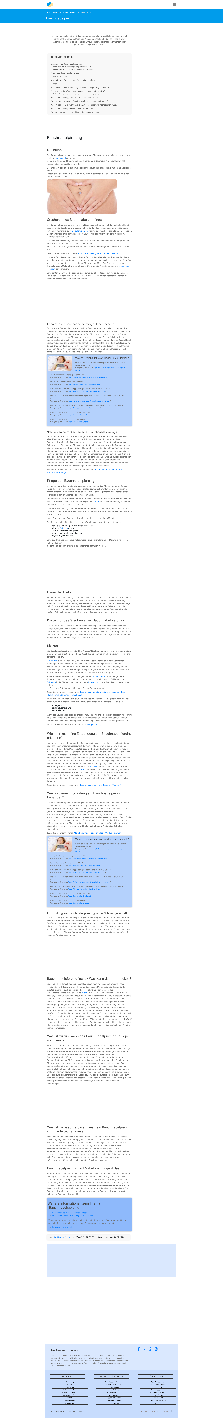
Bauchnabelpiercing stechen (64, 1227)
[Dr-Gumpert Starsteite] (50, 4)
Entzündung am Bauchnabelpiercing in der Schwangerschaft (76, 94)
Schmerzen (52, 661)
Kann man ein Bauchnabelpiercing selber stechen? (72, 67)
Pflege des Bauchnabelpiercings (65, 73)
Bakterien (51, 682)
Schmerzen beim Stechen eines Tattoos (69, 1213)
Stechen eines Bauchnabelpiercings (66, 64)
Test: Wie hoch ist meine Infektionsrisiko (84, 408)
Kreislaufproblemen (79, 231)
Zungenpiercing (94, 724)
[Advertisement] (89, 124)
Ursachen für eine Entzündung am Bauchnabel (72, 1215)
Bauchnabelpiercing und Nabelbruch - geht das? (72, 108)
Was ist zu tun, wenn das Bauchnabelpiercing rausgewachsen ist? (79, 101)
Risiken (54, 84)
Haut (97, 501)
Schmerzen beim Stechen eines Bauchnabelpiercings (73, 69)
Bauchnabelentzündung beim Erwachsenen (99, 692)
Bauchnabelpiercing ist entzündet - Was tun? (99, 253)
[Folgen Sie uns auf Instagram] (156, 1349)
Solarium (64, 528)
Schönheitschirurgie (67, 12)
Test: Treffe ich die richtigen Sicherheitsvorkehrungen (89, 401)
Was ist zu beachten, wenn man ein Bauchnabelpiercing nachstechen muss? (84, 105)
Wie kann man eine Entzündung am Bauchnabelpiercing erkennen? (80, 87)
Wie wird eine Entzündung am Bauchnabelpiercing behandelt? (78, 91)
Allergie (85, 993)
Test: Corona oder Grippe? (78, 422)
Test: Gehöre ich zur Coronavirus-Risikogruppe (86, 391)
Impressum (166, 1411)
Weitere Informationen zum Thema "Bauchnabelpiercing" (75, 112)
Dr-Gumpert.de (51, 12)
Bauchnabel (60, 158)
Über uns (144, 1411)
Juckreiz (93, 766)
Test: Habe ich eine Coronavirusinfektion (84, 384)
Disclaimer (154, 1411)
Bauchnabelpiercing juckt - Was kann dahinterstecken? (75, 97)
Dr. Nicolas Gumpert (63, 1237)
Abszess (83, 769)
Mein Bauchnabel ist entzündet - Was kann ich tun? (97, 833)
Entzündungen (98, 676)
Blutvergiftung (94, 682)
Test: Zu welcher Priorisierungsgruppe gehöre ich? (87, 377)
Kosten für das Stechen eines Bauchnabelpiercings (73, 80)
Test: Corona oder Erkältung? (79, 415)
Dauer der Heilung (59, 76)
